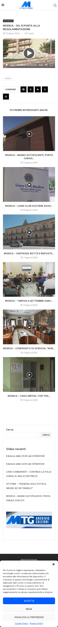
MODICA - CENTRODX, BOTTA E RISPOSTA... (29, 253)
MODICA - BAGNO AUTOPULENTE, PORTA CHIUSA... (29, 157)
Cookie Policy (21, 623)
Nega (29, 609)
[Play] (29, 53)
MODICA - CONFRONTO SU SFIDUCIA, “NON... (29, 348)
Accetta (29, 600)
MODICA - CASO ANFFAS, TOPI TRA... (29, 395)
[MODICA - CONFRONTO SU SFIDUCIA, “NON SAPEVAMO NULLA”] (29, 327)
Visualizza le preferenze (29, 617)
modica (8, 78)
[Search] (55, 5)
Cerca (9, 429)
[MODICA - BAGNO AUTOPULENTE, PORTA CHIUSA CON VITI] (29, 133)
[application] (29, 53)
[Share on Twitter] (31, 89)
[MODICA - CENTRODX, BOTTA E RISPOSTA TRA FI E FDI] (29, 231)
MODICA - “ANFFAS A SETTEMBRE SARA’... (29, 300)
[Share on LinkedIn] (38, 89)
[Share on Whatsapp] (45, 89)
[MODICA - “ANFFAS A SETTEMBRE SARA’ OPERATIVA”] (29, 279)
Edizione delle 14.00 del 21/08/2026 (25, 463)
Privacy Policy (36, 623)
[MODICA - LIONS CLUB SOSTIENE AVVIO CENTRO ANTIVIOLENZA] (29, 184)
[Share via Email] (6, 97)
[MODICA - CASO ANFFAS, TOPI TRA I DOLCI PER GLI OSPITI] (29, 374)
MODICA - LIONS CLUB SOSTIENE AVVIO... (29, 205)
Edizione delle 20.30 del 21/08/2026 (25, 456)
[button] (53, 564)
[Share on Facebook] (23, 89)
